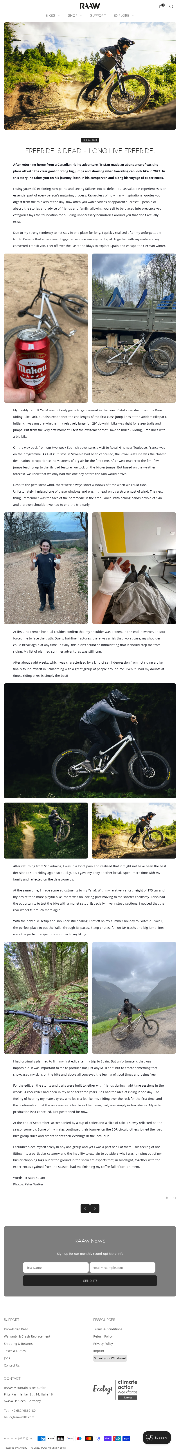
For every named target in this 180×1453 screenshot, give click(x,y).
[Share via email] (174, 1198)
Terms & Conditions (107, 1329)
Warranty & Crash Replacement (27, 1336)
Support (98, 15)
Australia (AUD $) (16, 1438)
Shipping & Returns (18, 1343)
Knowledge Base (16, 1329)
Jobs (7, 1358)
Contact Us (12, 1365)
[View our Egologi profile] (115, 1390)
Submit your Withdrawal (110, 1358)
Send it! (90, 1280)
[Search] (171, 6)
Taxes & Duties (15, 1351)
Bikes (50, 15)
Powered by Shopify (15, 1447)
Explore (122, 15)
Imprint (98, 1351)
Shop (72, 15)
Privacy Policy (103, 1343)
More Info (116, 1253)
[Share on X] (167, 1198)
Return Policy (103, 1336)
